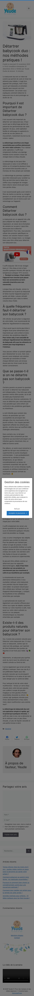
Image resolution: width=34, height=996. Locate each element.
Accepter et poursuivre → (18, 513)
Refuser (17, 509)
